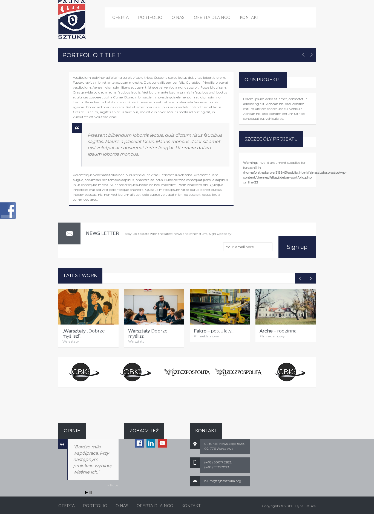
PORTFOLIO (150, 17)
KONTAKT (249, 17)
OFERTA (120, 17)
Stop (91, 492)
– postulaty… (214, 331)
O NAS (178, 17)
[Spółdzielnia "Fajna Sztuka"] (72, 19)
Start (86, 492)
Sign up (297, 247)
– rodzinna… (280, 331)
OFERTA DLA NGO (212, 17)
